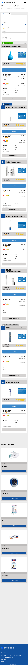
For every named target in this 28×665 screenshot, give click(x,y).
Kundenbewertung (5, 27)
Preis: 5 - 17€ (4, 22)
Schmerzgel (6, 548)
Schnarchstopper (7, 521)
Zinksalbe (5, 575)
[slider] (2, 24)
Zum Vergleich (14, 471)
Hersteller (3, 31)
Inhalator (4, 466)
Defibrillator (5, 493)
